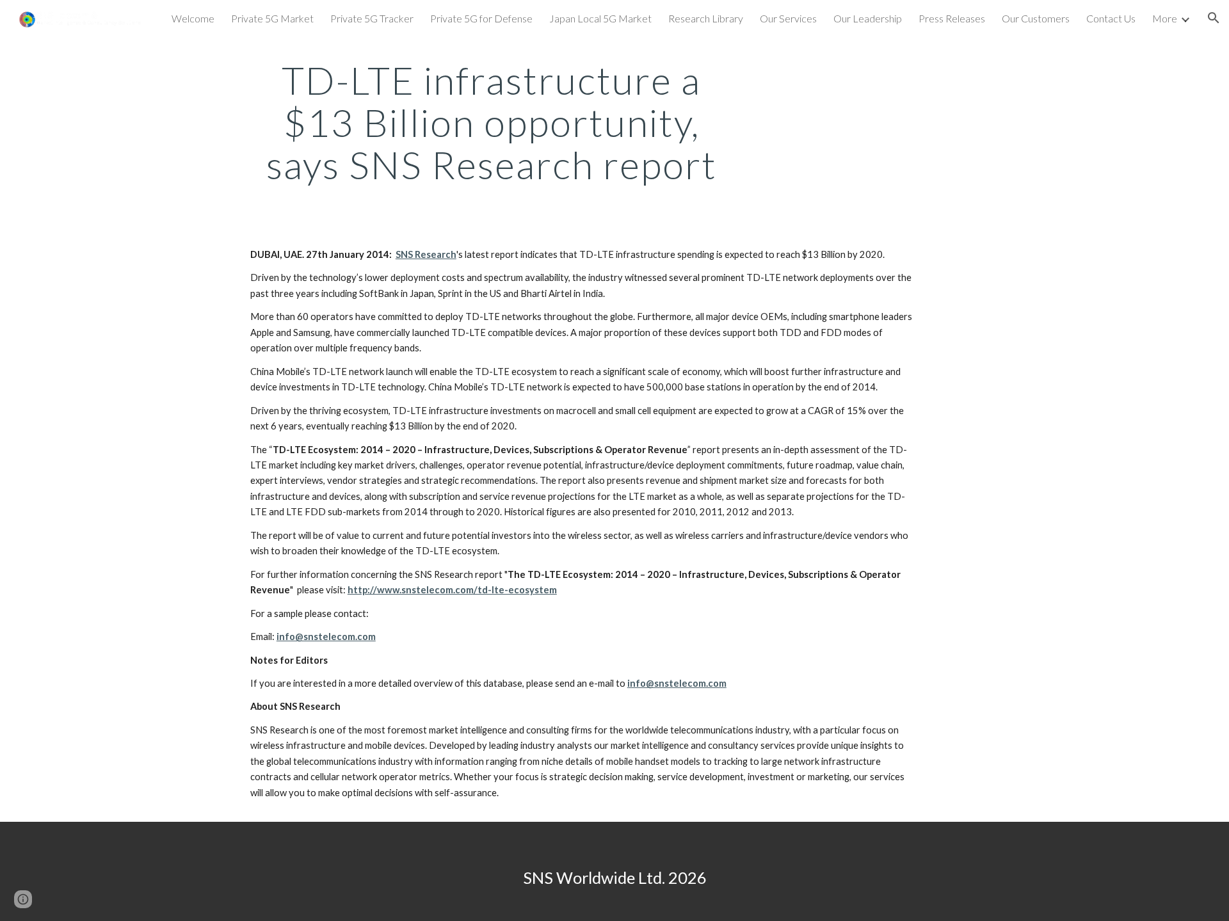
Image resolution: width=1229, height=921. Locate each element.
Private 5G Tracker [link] (372, 18)
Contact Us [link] (1111, 18)
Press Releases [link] (952, 18)
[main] (491, 122)
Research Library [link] (705, 18)
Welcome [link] (193, 18)
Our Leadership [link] (867, 18)
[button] (1213, 18)
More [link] (1164, 18)
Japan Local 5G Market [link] (600, 18)
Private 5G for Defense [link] (481, 18)
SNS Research (426, 254)
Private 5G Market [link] (272, 18)
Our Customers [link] (1036, 18)
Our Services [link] (788, 18)
